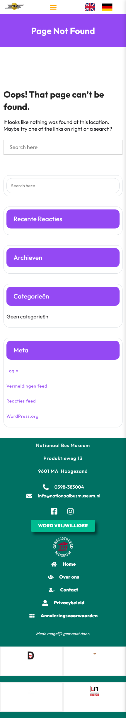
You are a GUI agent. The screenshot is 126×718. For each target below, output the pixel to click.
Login (12, 371)
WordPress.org (22, 416)
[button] (53, 7)
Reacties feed (21, 401)
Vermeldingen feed (26, 386)
